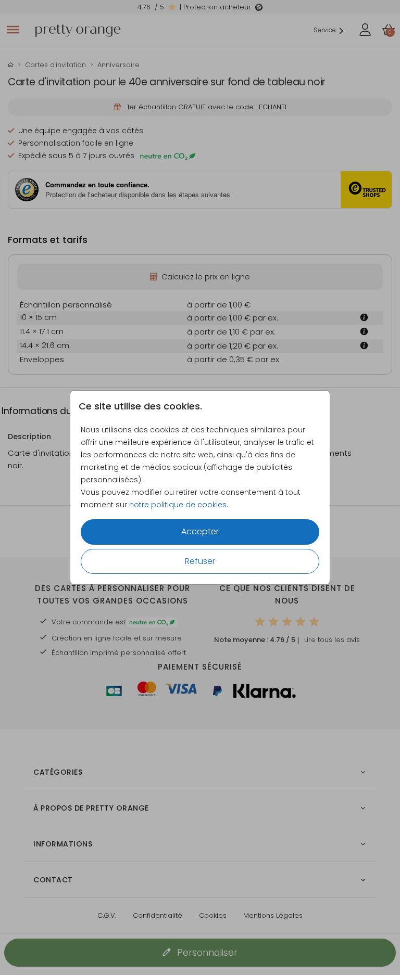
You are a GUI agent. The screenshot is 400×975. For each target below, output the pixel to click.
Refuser (200, 561)
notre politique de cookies (178, 504)
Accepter (200, 531)
